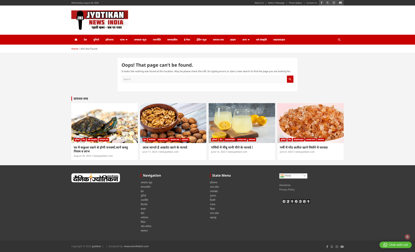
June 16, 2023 (218, 151)
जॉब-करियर (146, 226)
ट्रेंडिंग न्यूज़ (202, 39)
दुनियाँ (96, 39)
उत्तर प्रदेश (214, 186)
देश (85, 39)
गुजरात (213, 195)
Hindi (287, 175)
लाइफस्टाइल (279, 39)
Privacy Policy (287, 189)
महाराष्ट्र (213, 217)
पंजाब (212, 204)
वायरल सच (218, 39)
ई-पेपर (187, 39)
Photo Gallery (295, 2)
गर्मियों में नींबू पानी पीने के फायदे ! (232, 147)
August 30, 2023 (82, 155)
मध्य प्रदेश (214, 213)
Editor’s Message (276, 2)
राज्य (122, 39)
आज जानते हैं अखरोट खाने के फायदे (164, 147)
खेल (142, 213)
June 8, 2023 (286, 151)
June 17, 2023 (149, 151)
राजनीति (157, 39)
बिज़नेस (144, 204)
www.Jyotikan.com (103, 155)
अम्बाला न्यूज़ (140, 39)
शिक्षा (143, 221)
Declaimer (285, 185)
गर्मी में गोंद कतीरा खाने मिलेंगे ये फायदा (304, 147)
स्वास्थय (185, 139)
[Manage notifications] (407, 236)
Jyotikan (96, 246)
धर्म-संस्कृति (261, 39)
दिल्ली (212, 200)
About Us (259, 2)
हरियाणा (109, 39)
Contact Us (311, 2)
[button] (395, 245)
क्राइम (233, 39)
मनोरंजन (152, 139)
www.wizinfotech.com (136, 246)
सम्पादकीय (172, 39)
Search (290, 79)
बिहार (212, 208)
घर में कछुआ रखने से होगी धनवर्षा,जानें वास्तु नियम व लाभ (101, 149)
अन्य (244, 39)
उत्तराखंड (214, 191)
